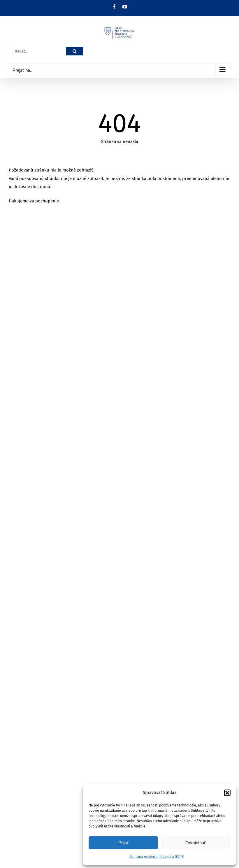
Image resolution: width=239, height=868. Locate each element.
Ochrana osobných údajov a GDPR (156, 857)
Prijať (123, 842)
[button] (227, 793)
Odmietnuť (195, 842)
